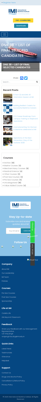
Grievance (6, 357)
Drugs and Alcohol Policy (12, 377)
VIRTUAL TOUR (32, 249)
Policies (5, 281)
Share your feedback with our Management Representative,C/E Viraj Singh (19, 331)
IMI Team (5, 277)
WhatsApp (32, 226)
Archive (7, 162)
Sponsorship (7, 301)
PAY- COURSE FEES (23, 20)
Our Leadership (8, 273)
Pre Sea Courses (11, 179)
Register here (7, 2)
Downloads (21, 26)
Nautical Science (11, 171)
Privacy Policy (7, 385)
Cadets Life (6, 313)
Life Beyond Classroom (11, 317)
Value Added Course (13, 185)
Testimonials (7, 353)
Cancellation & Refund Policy (13, 381)
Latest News (6, 349)
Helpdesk (5, 360)
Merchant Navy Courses (14, 168)
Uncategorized (10, 182)
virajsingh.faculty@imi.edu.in (13, 336)
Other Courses (10, 174)
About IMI (5, 269)
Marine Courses (11, 165)
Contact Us (6, 373)
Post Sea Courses (12, 177)
